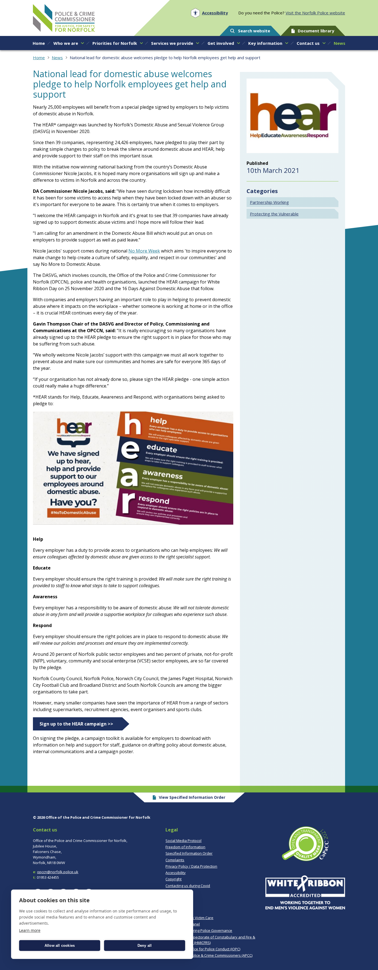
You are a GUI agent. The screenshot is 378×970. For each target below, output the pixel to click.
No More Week (144, 251)
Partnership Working (269, 202)
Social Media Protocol (183, 840)
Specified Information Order (189, 853)
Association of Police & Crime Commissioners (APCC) (208, 955)
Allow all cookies (60, 945)
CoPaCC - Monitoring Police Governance (198, 930)
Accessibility (175, 872)
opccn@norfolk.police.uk (57, 871)
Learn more (29, 930)
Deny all (145, 945)
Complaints (174, 859)
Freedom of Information (185, 846)
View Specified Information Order (192, 797)
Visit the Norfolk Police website (315, 12)
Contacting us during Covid (187, 885)
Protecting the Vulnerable (274, 214)
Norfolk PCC (64, 18)
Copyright (173, 879)
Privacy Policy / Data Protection (191, 866)
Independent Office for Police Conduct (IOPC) (202, 948)
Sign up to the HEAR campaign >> (76, 724)
